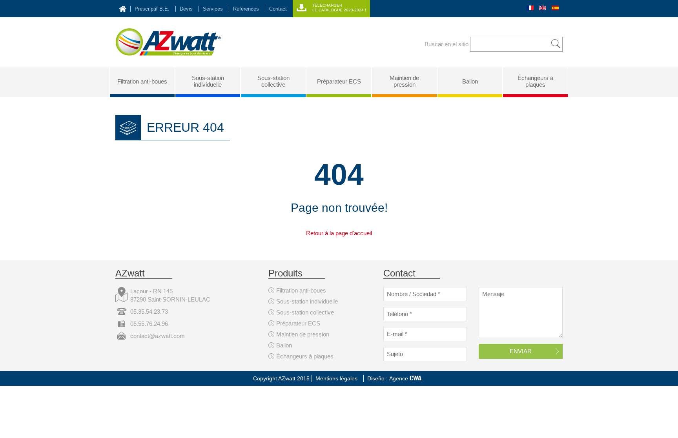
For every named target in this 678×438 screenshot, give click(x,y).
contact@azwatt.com (157, 336)
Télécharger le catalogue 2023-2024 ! (339, 7)
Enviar (521, 351)
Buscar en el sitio (446, 44)
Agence (405, 378)
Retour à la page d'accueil (339, 233)
